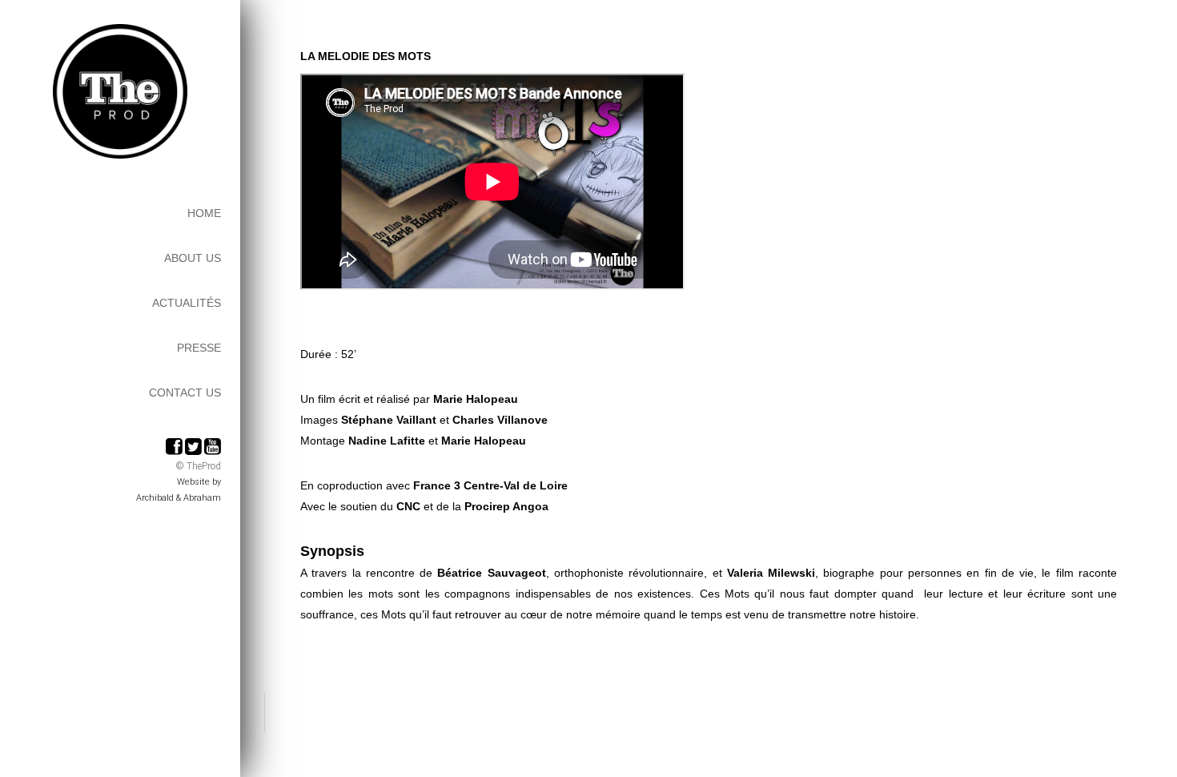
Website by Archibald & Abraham (178, 490)
